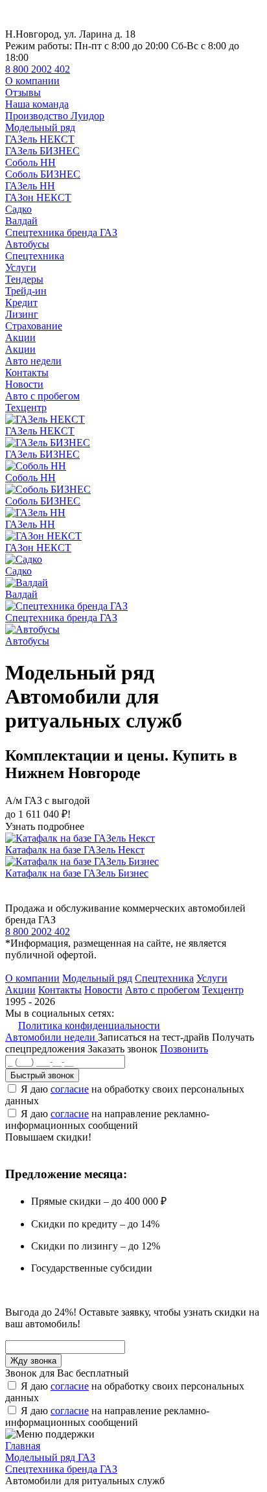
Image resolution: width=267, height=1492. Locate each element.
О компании (32, 80)
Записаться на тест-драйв (155, 1037)
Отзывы (23, 92)
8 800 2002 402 (37, 69)
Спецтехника (34, 255)
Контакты (27, 372)
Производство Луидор (54, 115)
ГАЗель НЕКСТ (40, 139)
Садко (18, 209)
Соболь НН (30, 162)
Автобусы (27, 244)
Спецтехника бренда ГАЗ (61, 232)
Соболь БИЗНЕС (42, 174)
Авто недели (33, 360)
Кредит (21, 302)
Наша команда (37, 104)
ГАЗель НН (30, 185)
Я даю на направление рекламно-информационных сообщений (107, 1119)
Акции (20, 337)
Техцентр (26, 407)
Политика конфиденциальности (89, 1025)
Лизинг (21, 314)
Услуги (20, 267)
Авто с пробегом (42, 395)
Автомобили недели (51, 1037)
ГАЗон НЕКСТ (38, 197)
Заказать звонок (122, 1048)
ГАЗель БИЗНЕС (42, 150)
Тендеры (24, 279)
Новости (24, 384)
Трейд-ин (26, 290)
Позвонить (184, 1048)
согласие (70, 1089)
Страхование (33, 325)
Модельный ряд (40, 127)
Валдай (21, 220)
